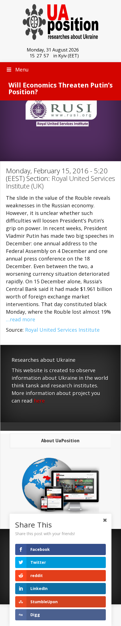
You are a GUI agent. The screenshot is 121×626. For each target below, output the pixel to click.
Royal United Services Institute (62, 329)
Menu (22, 69)
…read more (20, 319)
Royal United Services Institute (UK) (60, 182)
